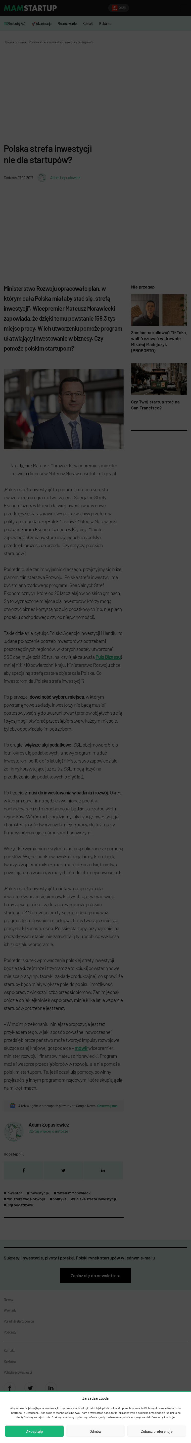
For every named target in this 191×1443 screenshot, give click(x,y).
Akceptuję (34, 1431)
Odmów (95, 1431)
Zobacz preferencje (157, 1431)
